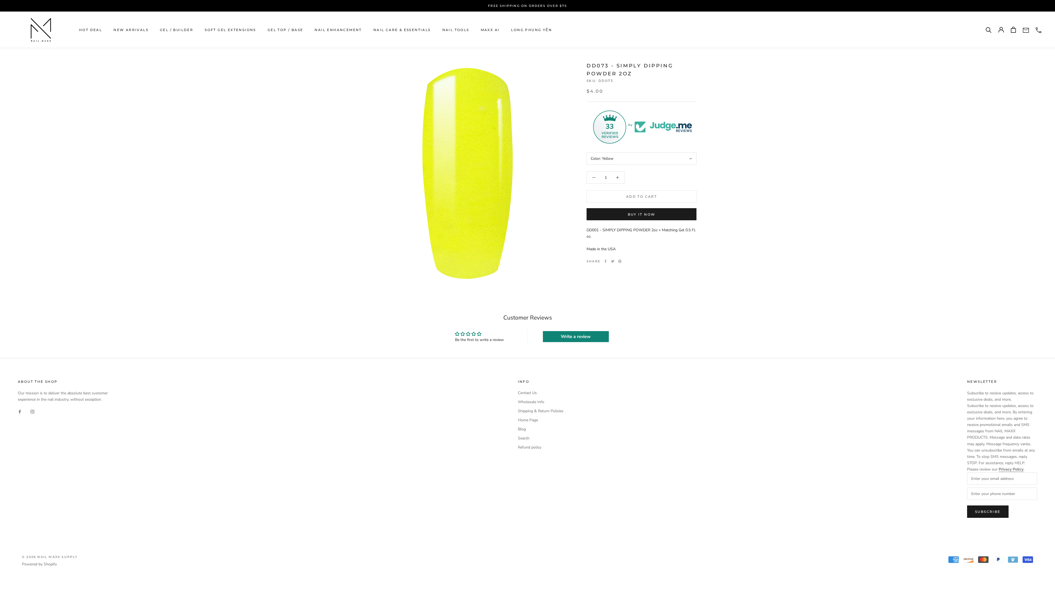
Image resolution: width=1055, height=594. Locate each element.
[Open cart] (1013, 30)
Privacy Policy (1011, 469)
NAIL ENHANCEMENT (338, 30)
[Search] (989, 30)
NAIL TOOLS (455, 30)
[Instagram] (32, 411)
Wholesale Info (531, 402)
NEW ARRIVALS (130, 30)
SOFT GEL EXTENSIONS (230, 30)
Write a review (576, 337)
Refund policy (529, 447)
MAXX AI (490, 30)
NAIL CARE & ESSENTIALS (402, 30)
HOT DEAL (90, 30)
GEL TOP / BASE (285, 30)
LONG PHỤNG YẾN (531, 30)
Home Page (528, 420)
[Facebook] (605, 261)
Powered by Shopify (39, 564)
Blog (522, 429)
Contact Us (527, 392)
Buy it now (642, 214)
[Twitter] (612, 261)
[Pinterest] (619, 261)
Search (523, 438)
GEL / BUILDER (176, 30)
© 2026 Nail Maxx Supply (50, 557)
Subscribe (988, 512)
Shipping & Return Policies (540, 411)
